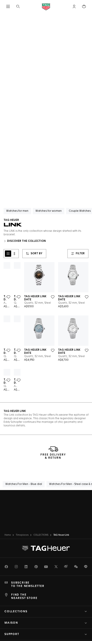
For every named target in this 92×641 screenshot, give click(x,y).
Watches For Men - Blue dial (23, 484)
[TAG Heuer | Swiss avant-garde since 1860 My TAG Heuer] (46, 548)
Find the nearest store (24, 596)
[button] (74, 6)
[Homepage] (46, 6)
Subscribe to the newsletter (27, 584)
